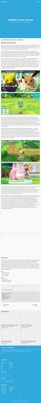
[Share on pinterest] (19, 307)
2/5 (24, 326)
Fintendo (10, 390)
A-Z (9, 368)
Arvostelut (17, 22)
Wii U (2, 368)
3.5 (3, 376)
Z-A (9, 369)
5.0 (11, 376)
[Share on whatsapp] (21, 307)
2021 (12, 380)
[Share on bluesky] (23, 307)
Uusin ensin (11, 365)
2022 (2, 382)
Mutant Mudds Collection (6, 341)
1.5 (6, 374)
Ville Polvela (11, 389)
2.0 (8, 374)
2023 (4, 382)
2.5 (10, 374)
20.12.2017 (2, 342)
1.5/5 (25, 342)
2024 (7, 382)
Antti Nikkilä (3, 387)
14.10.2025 (2, 326)
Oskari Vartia (3, 390)
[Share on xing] (24, 307)
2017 (2, 380)
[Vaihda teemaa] (37, 2)
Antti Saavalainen (4, 388)
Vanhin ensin (11, 366)
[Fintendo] (4, 1)
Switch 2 (13, 326)
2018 (4, 380)
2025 (9, 382)
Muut (10, 392)
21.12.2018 (22, 326)
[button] (39, 2)
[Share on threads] (17, 307)
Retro (2, 369)
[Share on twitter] (16, 307)
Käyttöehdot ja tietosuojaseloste (23, 401)
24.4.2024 (22, 342)
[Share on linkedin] (20, 307)
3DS (1, 364)
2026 (12, 382)
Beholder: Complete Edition (26, 325)
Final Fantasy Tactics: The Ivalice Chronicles (10, 325)
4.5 (8, 376)
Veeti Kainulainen (27, 22)
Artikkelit (2, 362)
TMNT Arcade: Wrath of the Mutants (28, 341)
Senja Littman (3, 392)
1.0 (3, 374)
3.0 (1, 376)
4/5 (4, 326)
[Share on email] (25, 307)
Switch (21, 22)
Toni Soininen (3, 393)
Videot (10, 362)
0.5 (1, 374)
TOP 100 (10, 364)
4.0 (6, 376)
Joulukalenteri (11, 363)
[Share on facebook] (15, 307)
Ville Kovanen (11, 388)
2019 (7, 380)
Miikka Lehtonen (3, 389)
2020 (9, 380)
